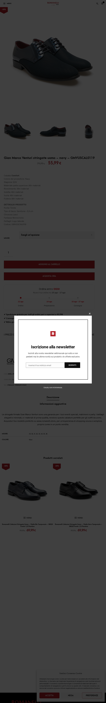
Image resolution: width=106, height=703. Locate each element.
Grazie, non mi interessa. (53, 387)
